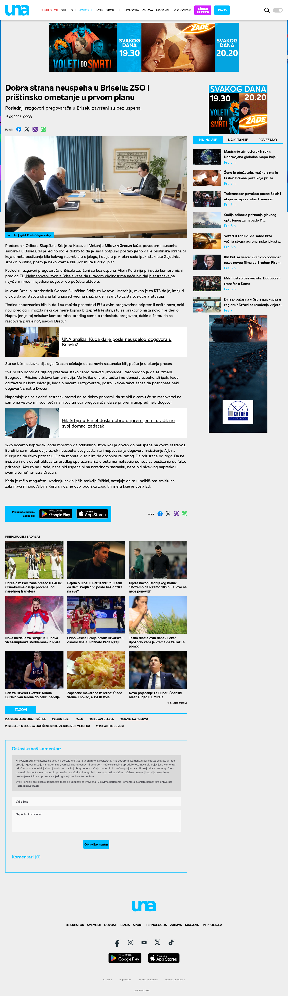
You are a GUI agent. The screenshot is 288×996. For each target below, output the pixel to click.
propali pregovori (111, 726)
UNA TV (222, 10)
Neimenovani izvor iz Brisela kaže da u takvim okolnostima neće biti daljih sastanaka (98, 275)
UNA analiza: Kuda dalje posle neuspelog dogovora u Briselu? (116, 342)
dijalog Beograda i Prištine (26, 719)
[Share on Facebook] (18, 129)
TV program (181, 10)
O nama (107, 979)
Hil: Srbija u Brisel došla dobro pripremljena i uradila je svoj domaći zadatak (118, 423)
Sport (111, 10)
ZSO (80, 719)
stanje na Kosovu (135, 719)
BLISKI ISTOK (49, 10)
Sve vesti (68, 10)
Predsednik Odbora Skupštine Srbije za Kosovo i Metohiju (48, 726)
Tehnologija (129, 10)
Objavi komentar (96, 844)
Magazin (162, 10)
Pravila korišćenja (148, 979)
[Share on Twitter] (26, 129)
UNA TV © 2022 (142, 990)
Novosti (85, 10)
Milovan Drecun (102, 719)
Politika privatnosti (175, 979)
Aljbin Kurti (62, 719)
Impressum (125, 979)
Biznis (99, 10)
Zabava (147, 10)
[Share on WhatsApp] (43, 129)
